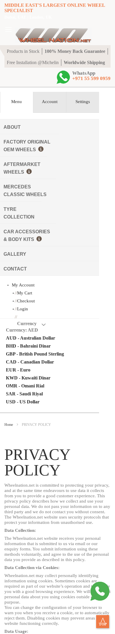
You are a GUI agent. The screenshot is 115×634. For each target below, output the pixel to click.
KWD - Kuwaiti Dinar (28, 377)
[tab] (16, 102)
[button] (47, 330)
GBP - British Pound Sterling (35, 353)
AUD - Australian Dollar (30, 337)
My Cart (24, 293)
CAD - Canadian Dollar (30, 361)
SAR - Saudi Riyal (24, 393)
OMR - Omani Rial (25, 385)
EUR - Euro (18, 369)
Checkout (26, 301)
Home (9, 425)
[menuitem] (49, 126)
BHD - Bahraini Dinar (28, 345)
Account (50, 101)
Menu (16, 101)
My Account (23, 285)
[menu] (49, 197)
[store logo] (53, 32)
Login (22, 309)
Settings (82, 101)
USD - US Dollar (23, 401)
